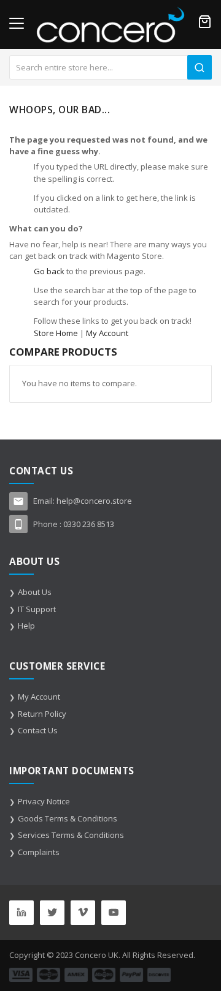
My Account (107, 332)
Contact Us (38, 730)
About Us (35, 591)
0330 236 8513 (88, 523)
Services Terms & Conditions (71, 834)
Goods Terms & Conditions (67, 818)
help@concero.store (94, 500)
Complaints (39, 852)
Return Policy (42, 713)
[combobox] (110, 67)
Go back (49, 271)
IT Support (37, 609)
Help (26, 625)
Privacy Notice (44, 801)
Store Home (56, 332)
